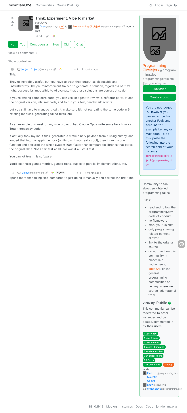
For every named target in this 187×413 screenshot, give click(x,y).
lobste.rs (154, 269)
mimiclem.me (20, 5)
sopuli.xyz (41, 22)
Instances (126, 406)
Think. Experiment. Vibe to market (64, 18)
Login (159, 5)
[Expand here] (25, 23)
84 (40, 36)
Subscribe (159, 89)
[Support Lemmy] (77, 5)
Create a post (159, 97)
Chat (79, 44)
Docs (139, 406)
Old (66, 44)
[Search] (151, 5)
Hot (13, 44)
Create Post (65, 5)
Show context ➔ (19, 61)
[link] (47, 36)
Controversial (39, 44)
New (56, 44)
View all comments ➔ (23, 53)
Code (149, 406)
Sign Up (171, 5)
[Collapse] (12, 69)
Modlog (169, 364)
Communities (45, 5)
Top (22, 44)
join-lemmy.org (166, 406)
